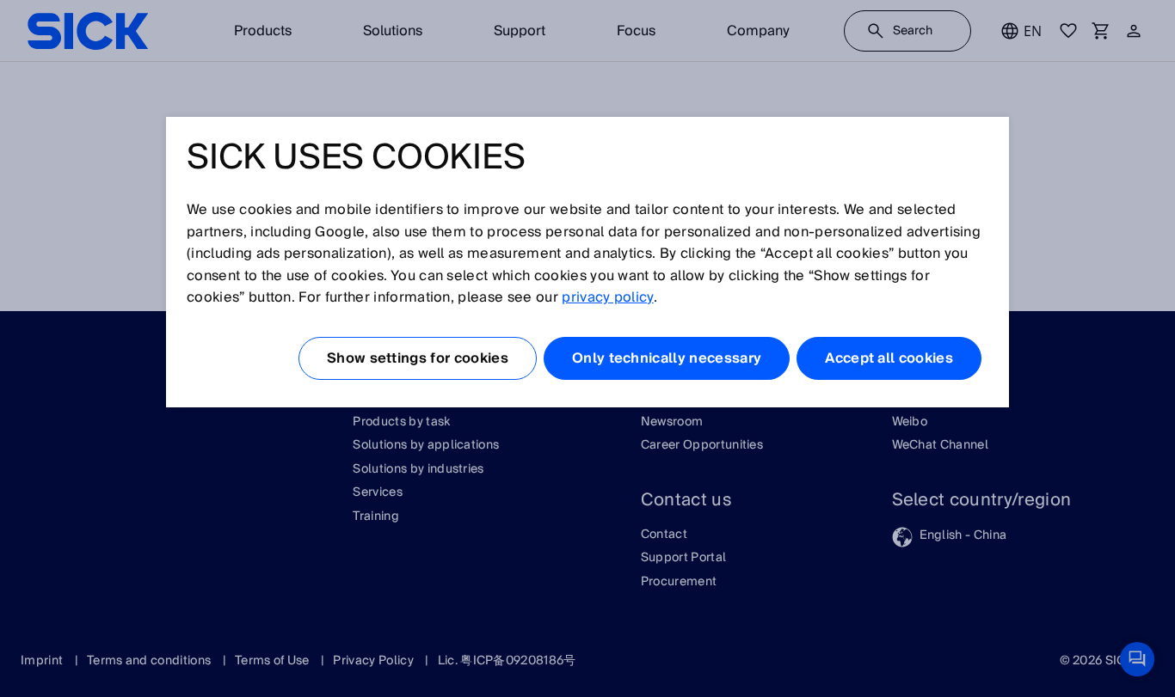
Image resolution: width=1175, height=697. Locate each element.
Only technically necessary (666, 358)
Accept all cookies (889, 358)
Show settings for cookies (417, 358)
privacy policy (607, 297)
